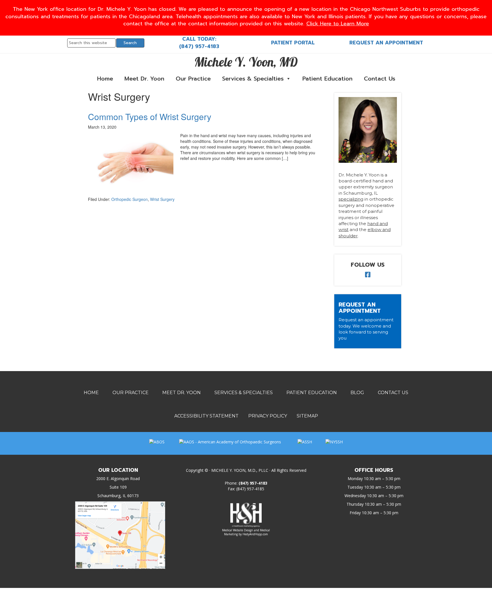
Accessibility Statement (206, 416)
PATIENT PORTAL (293, 43)
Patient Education (327, 78)
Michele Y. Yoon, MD (246, 62)
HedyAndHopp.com (255, 534)
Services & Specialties (253, 78)
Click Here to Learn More (337, 24)
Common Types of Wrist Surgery (149, 116)
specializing (351, 199)
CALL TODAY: (199, 39)
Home (105, 78)
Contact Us (379, 78)
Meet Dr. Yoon (144, 78)
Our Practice (193, 78)
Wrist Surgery (162, 199)
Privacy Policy (267, 416)
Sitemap (307, 416)
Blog (357, 392)
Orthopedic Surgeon (129, 199)
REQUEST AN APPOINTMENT (386, 43)
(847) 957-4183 (199, 46)
